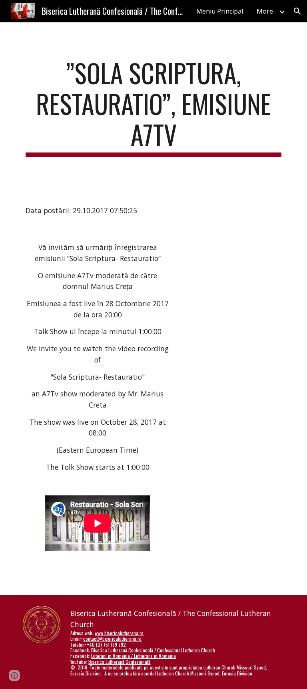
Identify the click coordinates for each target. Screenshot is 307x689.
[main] (153, 107)
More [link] (265, 11)
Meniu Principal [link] (219, 11)
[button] (297, 11)
